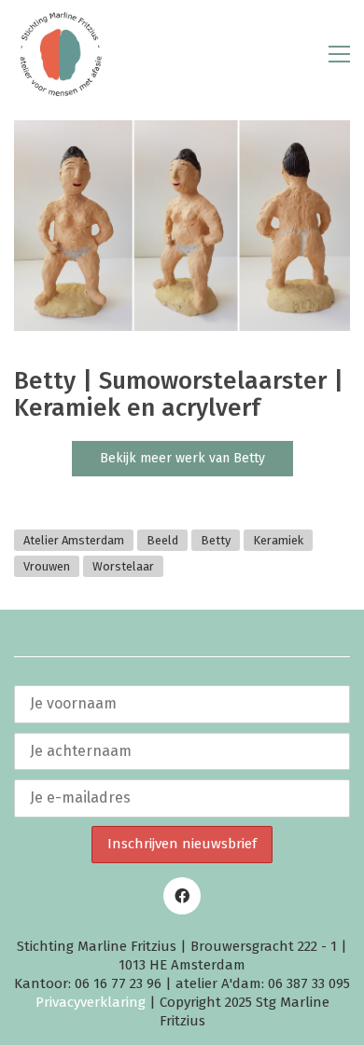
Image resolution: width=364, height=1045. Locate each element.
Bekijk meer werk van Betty (182, 458)
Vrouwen (46, 566)
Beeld (162, 540)
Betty (216, 540)
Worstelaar (123, 566)
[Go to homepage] (60, 54)
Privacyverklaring (90, 1002)
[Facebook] (182, 895)
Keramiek (278, 540)
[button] (339, 54)
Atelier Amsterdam (73, 540)
